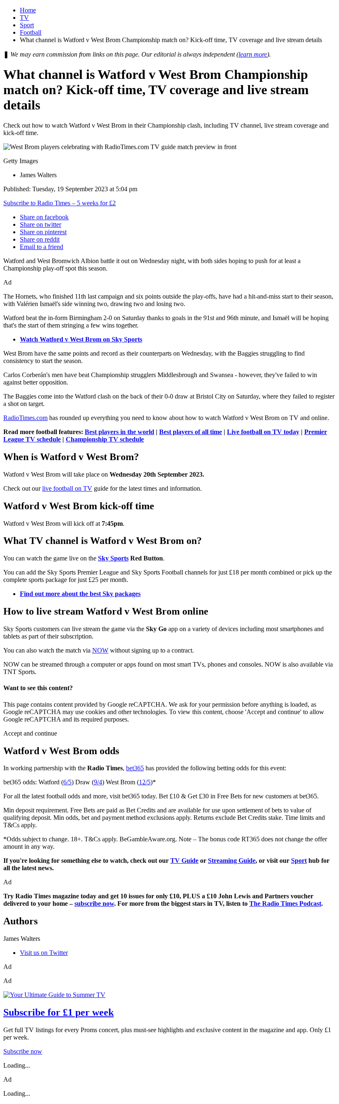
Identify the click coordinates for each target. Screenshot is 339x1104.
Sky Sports (113, 558)
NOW (100, 650)
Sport (27, 24)
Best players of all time (190, 431)
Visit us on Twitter (44, 952)
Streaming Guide (231, 860)
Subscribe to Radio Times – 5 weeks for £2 (59, 203)
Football (30, 32)
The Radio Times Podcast (285, 903)
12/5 (144, 782)
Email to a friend (41, 246)
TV (24, 17)
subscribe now (94, 903)
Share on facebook (44, 217)
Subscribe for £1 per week (58, 1012)
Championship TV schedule (105, 439)
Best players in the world (119, 431)
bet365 (135, 768)
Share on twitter (40, 224)
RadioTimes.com (25, 417)
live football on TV (67, 488)
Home (28, 10)
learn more (253, 54)
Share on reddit (40, 239)
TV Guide (184, 860)
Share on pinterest (43, 231)
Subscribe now (22, 1051)
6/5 (67, 782)
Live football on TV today (263, 431)
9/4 (98, 782)
